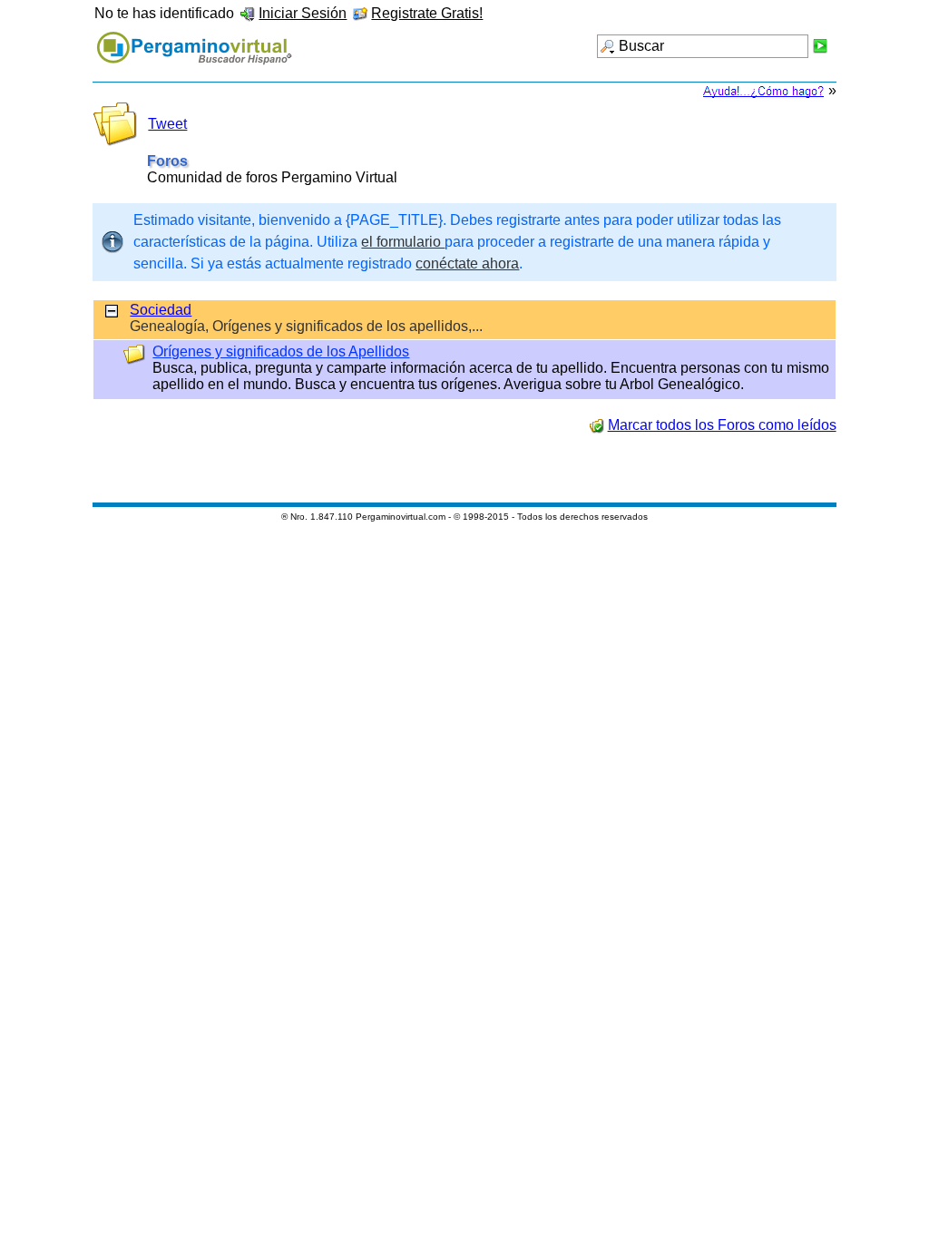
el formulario (403, 241)
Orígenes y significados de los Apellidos (280, 351)
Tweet (167, 124)
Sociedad (160, 309)
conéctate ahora (467, 263)
